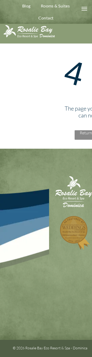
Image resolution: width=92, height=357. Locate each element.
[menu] (84, 9)
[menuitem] (26, 6)
